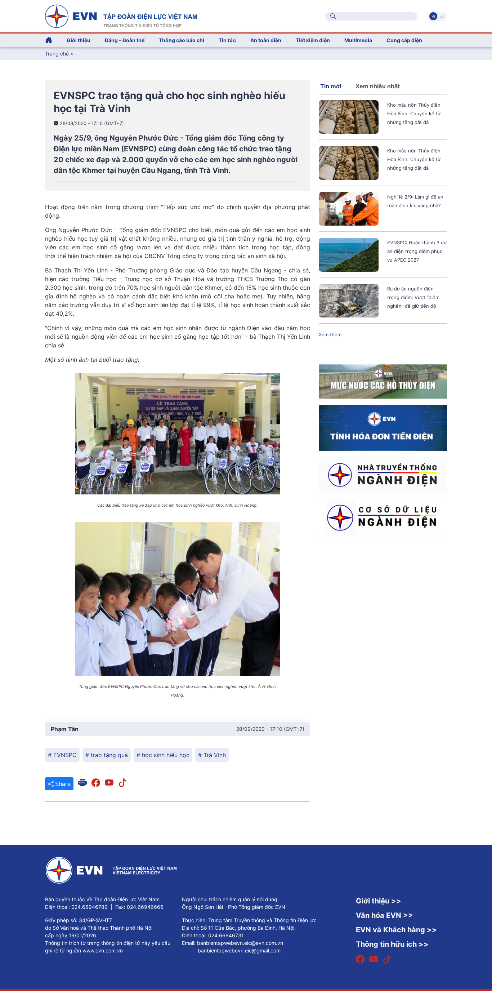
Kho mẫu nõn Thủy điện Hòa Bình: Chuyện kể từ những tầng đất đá (413, 113)
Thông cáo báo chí (181, 40)
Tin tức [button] (227, 40)
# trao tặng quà (106, 755)
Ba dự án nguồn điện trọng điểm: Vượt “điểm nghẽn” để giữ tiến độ (413, 297)
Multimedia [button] (358, 40)
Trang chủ (57, 53)
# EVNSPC (62, 755)
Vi (433, 16)
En (441, 16)
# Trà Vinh (212, 755)
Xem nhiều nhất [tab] (377, 86)
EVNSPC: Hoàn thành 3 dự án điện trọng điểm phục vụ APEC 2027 (417, 251)
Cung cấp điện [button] (404, 40)
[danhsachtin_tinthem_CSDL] (383, 517)
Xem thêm (330, 334)
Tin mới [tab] (330, 86)
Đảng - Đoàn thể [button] (124, 40)
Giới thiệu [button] (78, 40)
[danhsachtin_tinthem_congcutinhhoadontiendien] (383, 427)
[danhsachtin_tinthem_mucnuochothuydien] (383, 381)
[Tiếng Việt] (121, 15)
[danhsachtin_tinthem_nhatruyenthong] (383, 474)
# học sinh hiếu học (163, 755)
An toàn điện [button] (265, 40)
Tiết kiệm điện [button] (313, 40)
